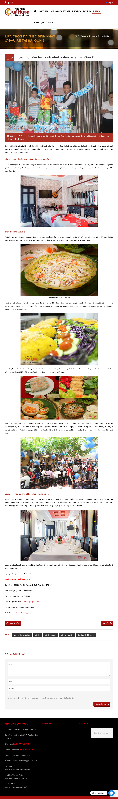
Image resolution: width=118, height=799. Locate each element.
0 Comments (104, 136)
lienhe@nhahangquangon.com (20, 755)
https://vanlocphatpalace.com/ (16, 787)
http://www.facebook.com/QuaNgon (18, 769)
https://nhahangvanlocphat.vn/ (16, 778)
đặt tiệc (48, 136)
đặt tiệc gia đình (58, 136)
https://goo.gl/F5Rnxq (32, 602)
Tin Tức (77, 36)
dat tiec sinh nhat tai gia (36, 136)
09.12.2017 (11, 136)
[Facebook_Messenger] (111, 793)
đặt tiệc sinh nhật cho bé (87, 136)
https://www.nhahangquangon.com (24, 613)
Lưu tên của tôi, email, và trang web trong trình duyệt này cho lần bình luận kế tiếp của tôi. (41, 698)
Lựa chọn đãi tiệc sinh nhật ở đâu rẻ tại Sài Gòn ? (55, 57)
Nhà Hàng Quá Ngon (101, 733)
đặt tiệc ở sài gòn (71, 136)
